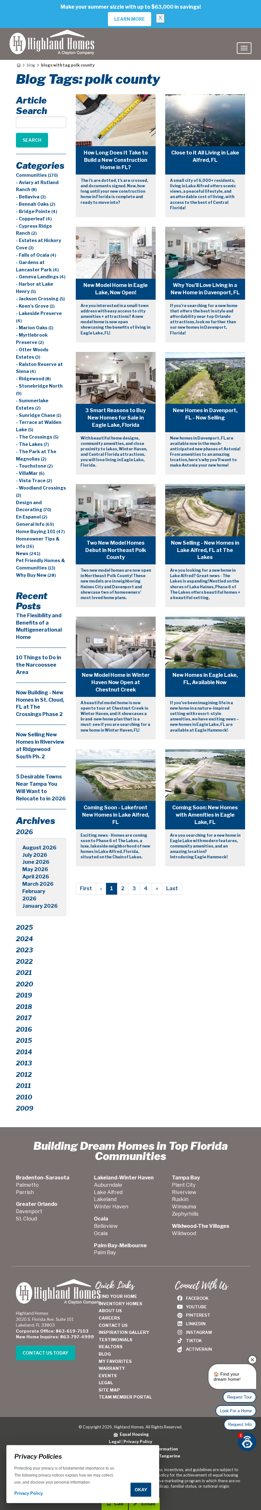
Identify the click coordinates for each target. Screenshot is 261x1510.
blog (31, 65)
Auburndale (108, 1185)
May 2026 (35, 869)
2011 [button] (23, 1086)
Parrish (25, 1192)
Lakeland (105, 1199)
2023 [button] (24, 950)
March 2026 (37, 884)
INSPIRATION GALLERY (124, 1332)
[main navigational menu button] (244, 48)
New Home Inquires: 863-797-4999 (55, 1336)
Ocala (101, 1233)
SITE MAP (109, 1389)
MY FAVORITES (115, 1361)
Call (118, 1503)
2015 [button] (24, 1040)
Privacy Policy (137, 1441)
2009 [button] (24, 1108)
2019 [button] (24, 995)
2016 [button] (24, 1029)
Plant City (183, 1185)
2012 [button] (24, 1074)
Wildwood (184, 1233)
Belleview (106, 1226)
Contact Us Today (45, 1353)
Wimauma (184, 1207)
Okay (141, 1489)
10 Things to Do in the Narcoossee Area (38, 665)
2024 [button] (24, 939)
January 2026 (40, 906)
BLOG (105, 1353)
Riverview (184, 1192)
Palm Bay (105, 1252)
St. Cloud (26, 1219)
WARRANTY (112, 1368)
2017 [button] (24, 1018)
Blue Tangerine (164, 1456)
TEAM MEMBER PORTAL (125, 1396)
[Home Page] (18, 65)
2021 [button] (24, 973)
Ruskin (180, 1199)
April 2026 (35, 877)
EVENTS (108, 1375)
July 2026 (34, 855)
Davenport (29, 1211)
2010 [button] (24, 1097)
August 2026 (39, 848)
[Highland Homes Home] (52, 36)
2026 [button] (24, 832)
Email (147, 1503)
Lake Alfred (108, 1192)
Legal (115, 1441)
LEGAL (106, 1382)
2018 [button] (24, 1007)
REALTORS (111, 1346)
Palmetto (27, 1185)
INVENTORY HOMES (120, 1303)
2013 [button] (24, 1063)
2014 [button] (24, 1052)
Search (32, 140)
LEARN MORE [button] (129, 19)
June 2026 (35, 862)
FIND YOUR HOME (118, 1296)
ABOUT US (110, 1310)
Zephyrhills (185, 1214)
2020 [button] (24, 984)
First (86, 888)
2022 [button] (24, 961)
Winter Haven (111, 1207)
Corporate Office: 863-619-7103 (52, 1331)
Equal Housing (133, 1434)
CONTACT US (113, 1325)
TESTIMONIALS (115, 1339)
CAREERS (109, 1317)
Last (172, 888)
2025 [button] (24, 927)
